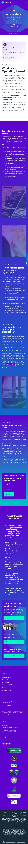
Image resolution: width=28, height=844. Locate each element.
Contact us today (10, 364)
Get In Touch (9, 494)
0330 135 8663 (13, 731)
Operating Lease (14, 26)
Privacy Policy (15, 813)
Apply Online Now (10, 489)
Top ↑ (4, 841)
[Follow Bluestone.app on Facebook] (9, 744)
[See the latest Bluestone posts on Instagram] (6, 744)
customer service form (15, 714)
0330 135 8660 (16, 727)
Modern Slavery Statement (11, 815)
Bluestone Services (6, 679)
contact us (16, 52)
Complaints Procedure (21, 842)
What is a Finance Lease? (9, 57)
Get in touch (14, 618)
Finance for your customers (14, 655)
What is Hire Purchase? (8, 58)
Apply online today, (7, 52)
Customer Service (6, 709)
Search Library (7, 684)
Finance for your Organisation (14, 17)
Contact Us (4, 725)
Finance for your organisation (14, 642)
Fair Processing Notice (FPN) (10, 842)
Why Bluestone (5, 682)
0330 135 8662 (13, 730)
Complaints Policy (10, 716)
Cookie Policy (23, 812)
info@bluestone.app (9, 705)
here (10, 841)
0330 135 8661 (10, 728)
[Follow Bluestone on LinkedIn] (3, 744)
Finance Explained (14, 22)
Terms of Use (16, 812)
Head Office (5, 698)
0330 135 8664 (11, 733)
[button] (26, 2)
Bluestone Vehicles (6, 677)
